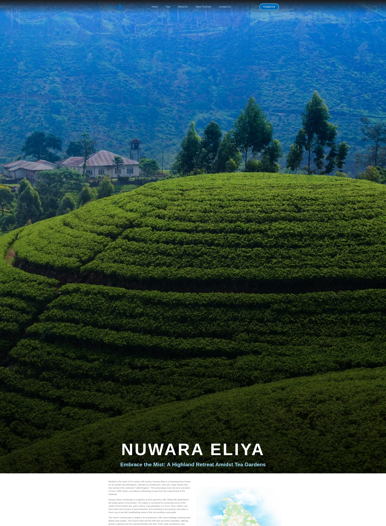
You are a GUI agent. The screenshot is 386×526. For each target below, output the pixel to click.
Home (155, 6)
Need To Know (203, 6)
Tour (168, 6)
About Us (183, 6)
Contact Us (225, 6)
